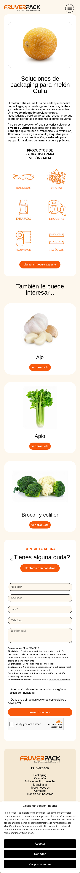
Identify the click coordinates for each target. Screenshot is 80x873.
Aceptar (40, 843)
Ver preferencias (40, 864)
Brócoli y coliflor (40, 515)
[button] (69, 9)
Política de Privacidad (21, 692)
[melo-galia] (40, 45)
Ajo (40, 357)
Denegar (40, 854)
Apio (40, 436)
